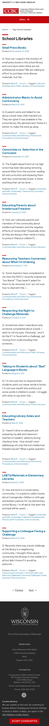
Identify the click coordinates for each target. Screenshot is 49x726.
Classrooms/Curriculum (32, 191)
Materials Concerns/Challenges (26, 575)
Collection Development (33, 517)
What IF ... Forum (18, 83)
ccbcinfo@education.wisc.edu (27, 685)
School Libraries (37, 86)
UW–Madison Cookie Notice (15, 714)
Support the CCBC (24, 660)
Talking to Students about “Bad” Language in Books (24, 368)
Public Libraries (22, 86)
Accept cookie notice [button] (24, 721)
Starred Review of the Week (24, 649)
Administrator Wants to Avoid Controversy (22, 99)
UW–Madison (18, 2)
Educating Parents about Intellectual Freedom (19, 207)
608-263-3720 (28, 689)
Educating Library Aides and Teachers (21, 417)
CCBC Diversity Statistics (24, 653)
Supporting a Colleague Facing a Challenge (23, 532)
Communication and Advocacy (16, 135)
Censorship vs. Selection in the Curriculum (22, 151)
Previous (20, 590)
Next (34, 590)
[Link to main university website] (24, 625)
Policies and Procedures (13, 519)
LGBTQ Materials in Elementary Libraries (23, 477)
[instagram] (24, 695)
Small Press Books (14, 47)
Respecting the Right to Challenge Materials (18, 312)
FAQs (24, 656)
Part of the (24, 634)
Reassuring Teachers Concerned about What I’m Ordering (23, 260)
